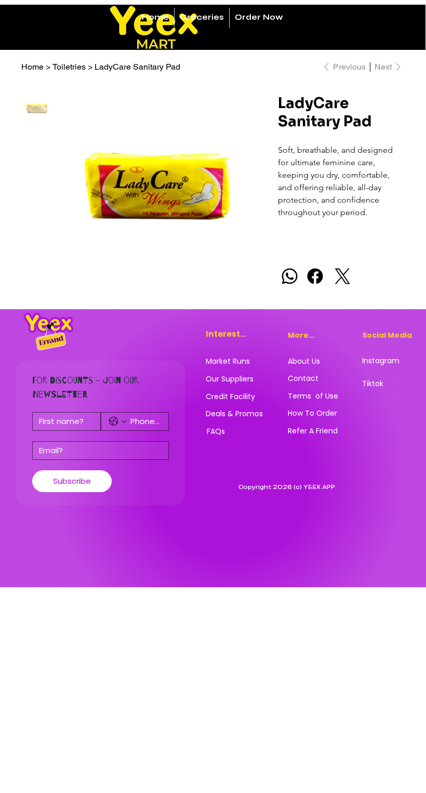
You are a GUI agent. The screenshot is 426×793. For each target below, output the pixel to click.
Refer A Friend (313, 431)
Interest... (226, 333)
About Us (304, 361)
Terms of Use (313, 396)
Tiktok (372, 383)
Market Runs (228, 361)
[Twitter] (342, 276)
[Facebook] (315, 276)
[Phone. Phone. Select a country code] (118, 421)
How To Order (312, 413)
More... (301, 335)
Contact (303, 378)
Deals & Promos (234, 413)
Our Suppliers (230, 379)
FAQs (216, 431)
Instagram (381, 360)
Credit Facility (230, 396)
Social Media (387, 335)
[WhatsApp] (289, 276)
